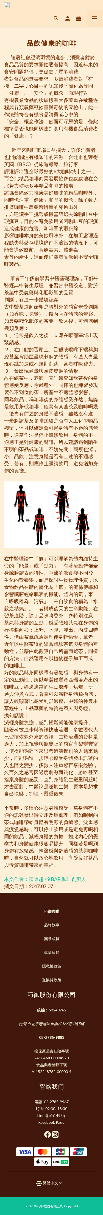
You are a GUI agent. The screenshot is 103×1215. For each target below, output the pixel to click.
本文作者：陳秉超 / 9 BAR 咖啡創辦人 (45, 879)
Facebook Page (51, 1122)
